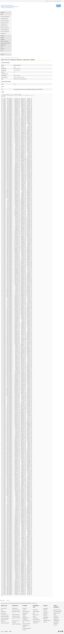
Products (2, 35)
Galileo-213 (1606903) (17, 65)
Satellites (2, 39)
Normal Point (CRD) (4, 22)
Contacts (24, 629)
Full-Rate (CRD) (4, 24)
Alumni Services (36, 619)
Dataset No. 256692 (16, 57)
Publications (3, 611)
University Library (4, 614)
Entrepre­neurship (57, 609)
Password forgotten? (57, 1)
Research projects (15, 614)
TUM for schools (36, 621)
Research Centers (15, 609)
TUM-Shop (35, 622)
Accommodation (36, 611)
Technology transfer (57, 611)
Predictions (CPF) (4, 25)
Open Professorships (16, 623)
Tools (2, 46)
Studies (25, 605)
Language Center (46, 620)
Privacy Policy (2, 600)
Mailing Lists (3, 45)
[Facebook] (58, 631)
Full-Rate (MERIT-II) (5, 29)
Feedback (6, 631)
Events (34, 616)
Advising (24, 616)
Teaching (24, 608)
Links (2, 50)
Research (15, 605)
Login (51, 1)
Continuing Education (27, 628)
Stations (2, 37)
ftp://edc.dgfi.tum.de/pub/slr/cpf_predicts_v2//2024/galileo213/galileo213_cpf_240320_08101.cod (28, 89)
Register (47, 1)
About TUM (4, 605)
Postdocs (14, 622)
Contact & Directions (5, 622)
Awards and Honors (5, 616)
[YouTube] (62, 631)
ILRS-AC (2, 54)
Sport (34, 613)
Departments (3, 613)
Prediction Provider (4, 41)
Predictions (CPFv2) (5, 20)
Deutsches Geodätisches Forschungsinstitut (9, 6)
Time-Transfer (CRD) (5, 31)
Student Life (35, 609)
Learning (24, 609)
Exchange (45, 615)
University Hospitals (5, 618)
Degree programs (26, 611)
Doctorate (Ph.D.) (15, 620)
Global (45, 605)
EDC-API (2, 48)
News (2, 609)
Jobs (2, 631)
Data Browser (3, 33)
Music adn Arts (36, 614)
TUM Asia (45, 611)
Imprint (8, 600)
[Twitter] (60, 631)
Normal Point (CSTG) (5, 27)
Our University (4, 608)
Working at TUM (4, 619)
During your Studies (26, 623)
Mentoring (35, 617)
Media (10, 631)
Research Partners (16, 616)
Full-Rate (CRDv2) (4, 18)
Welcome (2, 12)
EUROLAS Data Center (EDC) (7, 5)
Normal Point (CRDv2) (5, 16)
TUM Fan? (3, 621)
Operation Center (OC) (5, 43)
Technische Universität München (7, 7)
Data (2, 14)
